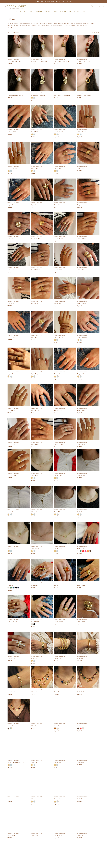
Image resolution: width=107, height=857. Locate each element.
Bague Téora (81, 585)
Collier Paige (11, 835)
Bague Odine (12, 132)
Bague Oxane (12, 205)
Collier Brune (12, 726)
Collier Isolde (35, 548)
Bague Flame (58, 585)
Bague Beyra (81, 621)
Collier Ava (34, 726)
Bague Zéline (58, 168)
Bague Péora (35, 621)
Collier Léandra (58, 799)
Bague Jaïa (11, 239)
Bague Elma (11, 270)
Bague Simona (81, 303)
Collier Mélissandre (83, 692)
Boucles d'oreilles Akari (15, 61)
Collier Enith (81, 475)
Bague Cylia (34, 585)
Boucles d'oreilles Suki (38, 95)
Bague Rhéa (58, 374)
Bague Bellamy (82, 374)
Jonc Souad (11, 692)
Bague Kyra (11, 444)
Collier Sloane (12, 799)
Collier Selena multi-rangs (16, 762)
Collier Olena (58, 475)
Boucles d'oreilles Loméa (62, 95)
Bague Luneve (81, 205)
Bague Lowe (12, 303)
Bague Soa (57, 303)
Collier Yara (11, 512)
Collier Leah (34, 799)
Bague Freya (35, 374)
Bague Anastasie (13, 374)
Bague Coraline (12, 168)
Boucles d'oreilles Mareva (39, 61)
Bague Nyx (80, 270)
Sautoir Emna (81, 726)
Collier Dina (57, 692)
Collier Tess (80, 799)
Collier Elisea (58, 512)
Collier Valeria (35, 512)
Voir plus (10, 27)
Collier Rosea (58, 548)
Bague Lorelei (58, 444)
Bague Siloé (34, 168)
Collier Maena (35, 835)
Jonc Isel (80, 658)
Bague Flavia (35, 444)
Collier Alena (35, 475)
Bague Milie (81, 168)
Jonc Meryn (57, 658)
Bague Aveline (35, 337)
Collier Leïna (34, 692)
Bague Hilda (81, 410)
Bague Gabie (12, 337)
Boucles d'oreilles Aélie (84, 95)
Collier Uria (34, 762)
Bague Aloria (81, 548)
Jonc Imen (34, 658)
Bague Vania (58, 270)
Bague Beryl (11, 410)
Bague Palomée (82, 239)
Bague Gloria (35, 205)
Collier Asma (58, 726)
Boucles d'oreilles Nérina (61, 61)
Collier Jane (80, 835)
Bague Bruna (81, 444)
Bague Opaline (35, 270)
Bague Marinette (36, 410)
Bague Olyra (11, 585)
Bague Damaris (82, 337)
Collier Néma (81, 512)
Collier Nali (80, 762)
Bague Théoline (36, 239)
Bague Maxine (81, 132)
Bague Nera (11, 658)
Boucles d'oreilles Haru (84, 61)
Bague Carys (58, 410)
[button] (95, 6)
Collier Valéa (11, 548)
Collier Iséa (57, 762)
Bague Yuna (34, 303)
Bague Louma (58, 132)
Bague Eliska (12, 475)
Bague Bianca (58, 621)
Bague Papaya (12, 621)
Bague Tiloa (57, 205)
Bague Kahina (58, 337)
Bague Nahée (35, 132)
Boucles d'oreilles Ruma (15, 95)
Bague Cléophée (59, 239)
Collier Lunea (58, 835)
